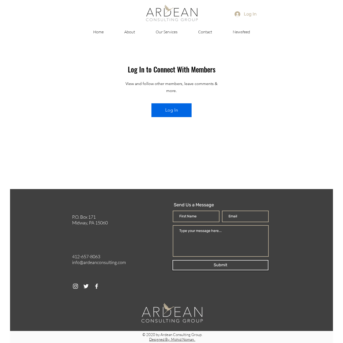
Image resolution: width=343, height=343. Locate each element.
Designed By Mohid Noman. (172, 339)
